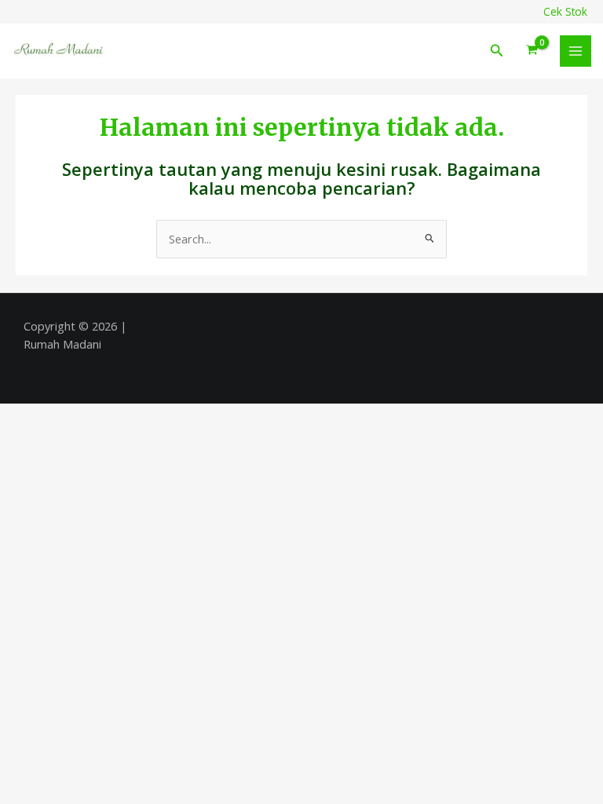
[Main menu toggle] (575, 51)
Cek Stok (565, 11)
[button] (497, 51)
